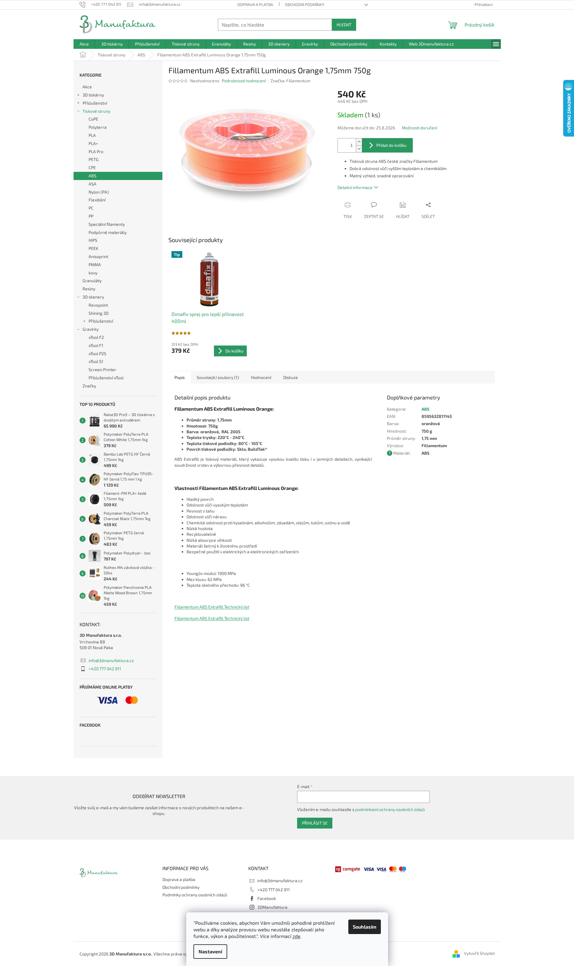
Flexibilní (97, 199)
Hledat (344, 24)
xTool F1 (96, 345)
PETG (94, 159)
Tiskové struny (96, 111)
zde (296, 936)
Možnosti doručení (419, 127)
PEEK (93, 248)
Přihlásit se (315, 823)
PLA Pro (96, 151)
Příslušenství (95, 103)
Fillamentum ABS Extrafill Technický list (211, 606)
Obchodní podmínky (304, 4)
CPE (92, 167)
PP (91, 216)
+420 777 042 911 (105, 668)
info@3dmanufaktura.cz (111, 660)
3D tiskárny (93, 94)
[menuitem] (84, 44)
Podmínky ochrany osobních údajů (194, 894)
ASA (92, 183)
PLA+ (93, 143)
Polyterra (98, 127)
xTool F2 (96, 337)
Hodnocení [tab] (261, 377)
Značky (89, 385)
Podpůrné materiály (108, 232)
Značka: (290, 80)
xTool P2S (97, 353)
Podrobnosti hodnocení (244, 80)
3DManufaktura (272, 907)
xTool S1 (96, 361)
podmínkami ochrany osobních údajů (390, 809)
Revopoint (98, 305)
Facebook (266, 898)
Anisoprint (98, 256)
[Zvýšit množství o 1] (359, 141)
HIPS (93, 240)
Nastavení (210, 951)
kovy (93, 272)
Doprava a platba (255, 4)
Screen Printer (102, 369)
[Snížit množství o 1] (359, 148)
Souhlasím (364, 927)
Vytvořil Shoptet (479, 953)
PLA (92, 135)
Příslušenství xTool (106, 377)
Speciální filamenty (107, 224)
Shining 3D (98, 313)
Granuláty (92, 280)
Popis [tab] (179, 377)
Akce (87, 86)
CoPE (93, 119)
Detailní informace (354, 187)
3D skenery (93, 296)
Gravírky (91, 329)
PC (91, 207)
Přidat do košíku (391, 145)
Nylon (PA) (99, 191)
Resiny (89, 288)
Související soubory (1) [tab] (218, 377)
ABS (92, 175)
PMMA (95, 264)
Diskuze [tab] (290, 377)
